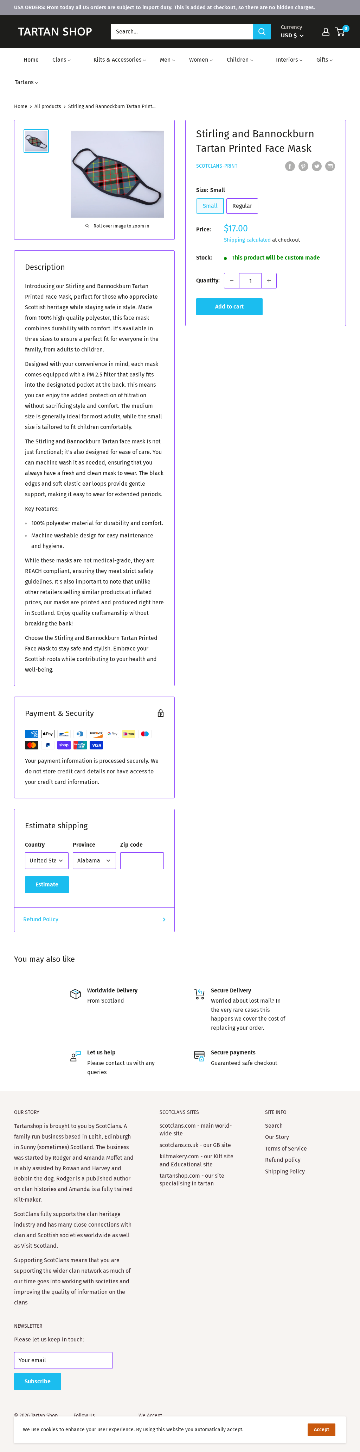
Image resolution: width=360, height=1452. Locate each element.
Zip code (131, 844)
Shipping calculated (247, 240)
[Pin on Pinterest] (303, 166)
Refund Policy (40, 919)
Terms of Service (286, 1148)
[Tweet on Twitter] (317, 166)
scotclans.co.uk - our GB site (195, 1145)
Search (274, 1125)
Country (35, 844)
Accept (321, 1430)
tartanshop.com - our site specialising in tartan (192, 1179)
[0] (340, 31)
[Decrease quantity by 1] (231, 280)
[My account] (325, 32)
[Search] (262, 31)
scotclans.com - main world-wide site (196, 1129)
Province (84, 844)
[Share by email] (330, 166)
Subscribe (38, 1381)
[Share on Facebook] (290, 166)
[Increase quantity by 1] (269, 280)
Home (20, 107)
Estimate (47, 884)
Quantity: (208, 280)
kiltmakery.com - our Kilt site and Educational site (196, 1160)
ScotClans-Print (216, 166)
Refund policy (283, 1160)
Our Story (277, 1137)
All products (47, 107)
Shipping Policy (285, 1171)
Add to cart (229, 306)
